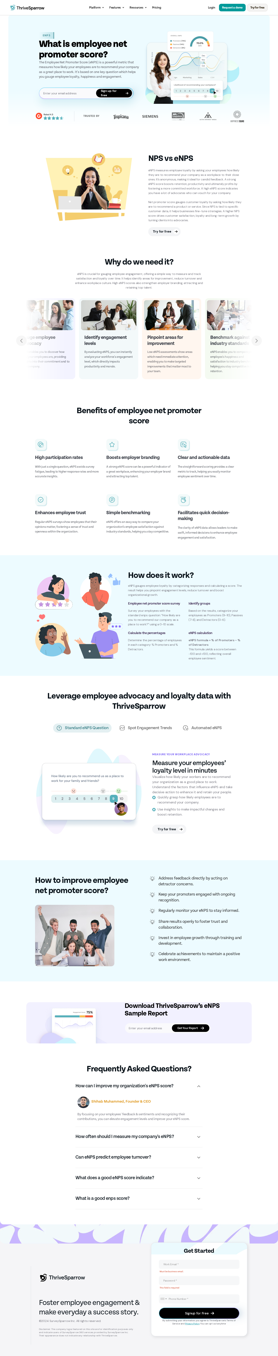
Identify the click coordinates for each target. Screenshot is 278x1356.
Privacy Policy (192, 1323)
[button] (97, 7)
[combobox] (163, 1299)
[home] (27, 8)
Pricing (156, 7)
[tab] (82, 728)
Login (211, 7)
